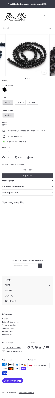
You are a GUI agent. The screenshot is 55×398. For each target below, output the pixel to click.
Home (4, 81)
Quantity (6, 147)
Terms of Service (8, 325)
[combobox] (27, 28)
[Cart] (45, 17)
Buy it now (27, 175)
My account (6, 334)
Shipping (5, 164)
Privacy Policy (7, 331)
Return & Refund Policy (11, 322)
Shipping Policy (8, 328)
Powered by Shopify (26, 392)
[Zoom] (44, 71)
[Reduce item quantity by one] (4, 152)
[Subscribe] (40, 266)
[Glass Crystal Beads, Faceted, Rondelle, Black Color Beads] (17, 227)
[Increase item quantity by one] (13, 152)
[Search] (50, 28)
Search (5, 319)
